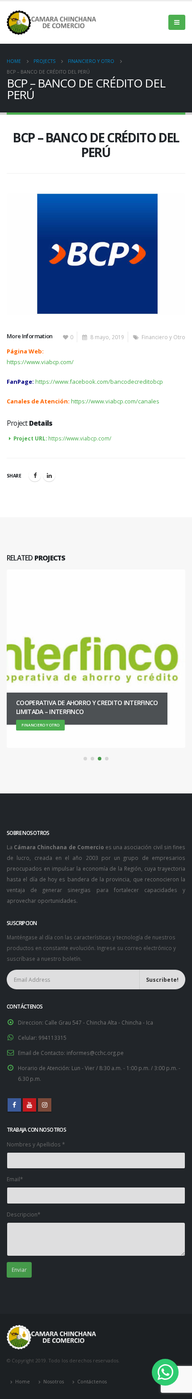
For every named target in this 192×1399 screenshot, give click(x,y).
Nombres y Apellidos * (36, 1144)
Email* (15, 1179)
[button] (85, 759)
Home (22, 1381)
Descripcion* (23, 1214)
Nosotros (53, 1381)
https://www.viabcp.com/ (40, 362)
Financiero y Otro (163, 336)
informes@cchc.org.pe (95, 1052)
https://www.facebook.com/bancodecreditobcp (99, 382)
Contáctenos (92, 1381)
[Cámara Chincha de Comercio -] (51, 22)
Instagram (44, 1105)
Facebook (35, 475)
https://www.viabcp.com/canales (115, 401)
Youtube (29, 1105)
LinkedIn (49, 475)
